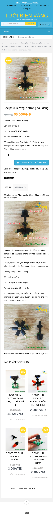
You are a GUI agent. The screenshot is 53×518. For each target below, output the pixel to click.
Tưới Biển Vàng (26, 15)
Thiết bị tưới (13, 43)
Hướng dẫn (27, 9)
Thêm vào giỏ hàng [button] (17, 420)
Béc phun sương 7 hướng (11, 46)
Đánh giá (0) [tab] (20, 187)
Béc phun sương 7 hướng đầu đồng (37, 46)
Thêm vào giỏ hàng (33, 162)
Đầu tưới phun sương (40, 43)
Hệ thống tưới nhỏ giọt (25, 37)
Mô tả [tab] (8, 187)
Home (3, 43)
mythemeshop (30, 506)
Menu (7, 32)
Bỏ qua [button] (35, 3)
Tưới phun (25, 43)
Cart (45, 24)
